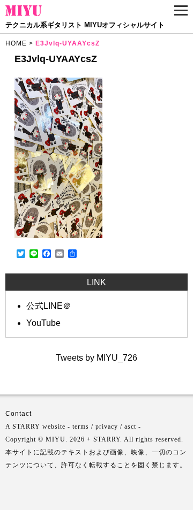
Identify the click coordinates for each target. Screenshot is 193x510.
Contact (18, 413)
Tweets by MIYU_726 (96, 357)
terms (80, 426)
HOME (16, 43)
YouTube (43, 323)
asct (130, 426)
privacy (106, 426)
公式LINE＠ (48, 305)
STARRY (26, 426)
